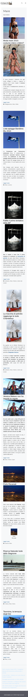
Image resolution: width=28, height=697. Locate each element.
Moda (17, 104)
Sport (13, 459)
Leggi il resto (6, 102)
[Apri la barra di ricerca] (22, 3)
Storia (13, 603)
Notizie (15, 281)
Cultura (7, 603)
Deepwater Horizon (13, 352)
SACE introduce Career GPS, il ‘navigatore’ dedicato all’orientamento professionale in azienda (12, 671)
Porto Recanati (9, 484)
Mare (14, 104)
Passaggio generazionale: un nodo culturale (12, 679)
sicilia (9, 659)
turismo (10, 185)
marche (7, 543)
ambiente (7, 281)
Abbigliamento (8, 104)
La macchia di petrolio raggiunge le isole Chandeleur (12, 316)
